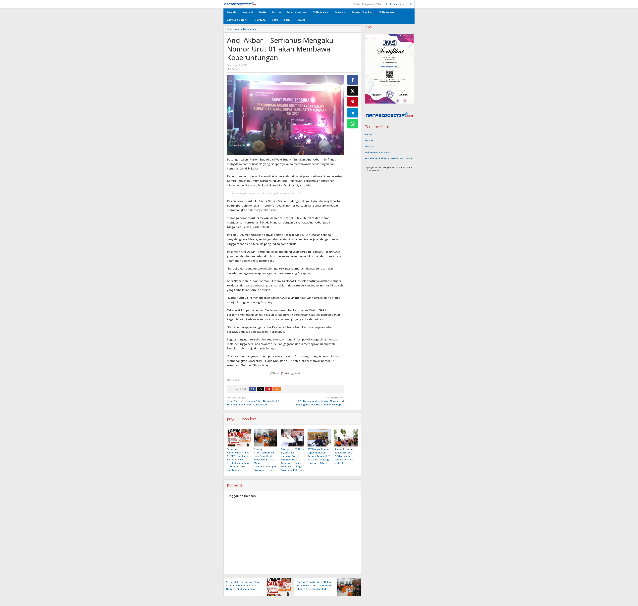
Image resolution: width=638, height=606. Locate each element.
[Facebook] (252, 389)
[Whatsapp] (352, 123)
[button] (389, 69)
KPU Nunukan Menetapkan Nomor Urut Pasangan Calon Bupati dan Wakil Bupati (320, 401)
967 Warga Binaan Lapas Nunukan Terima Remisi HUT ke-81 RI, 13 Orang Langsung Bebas (319, 456)
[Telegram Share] (352, 112)
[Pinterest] (268, 389)
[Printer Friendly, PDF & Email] (285, 373)
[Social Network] (411, 4)
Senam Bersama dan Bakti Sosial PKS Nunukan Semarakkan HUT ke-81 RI (344, 456)
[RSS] (277, 389)
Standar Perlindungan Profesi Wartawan (388, 158)
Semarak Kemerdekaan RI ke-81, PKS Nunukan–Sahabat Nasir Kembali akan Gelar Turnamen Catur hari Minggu (238, 459)
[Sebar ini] (352, 80)
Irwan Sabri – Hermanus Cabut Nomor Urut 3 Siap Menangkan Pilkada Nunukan (253, 401)
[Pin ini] (352, 102)
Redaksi (369, 146)
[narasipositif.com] (240, 4)
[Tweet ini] (352, 91)
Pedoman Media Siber (377, 152)
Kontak (369, 140)
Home (368, 134)
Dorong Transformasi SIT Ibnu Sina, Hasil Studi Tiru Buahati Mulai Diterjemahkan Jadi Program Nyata (265, 459)
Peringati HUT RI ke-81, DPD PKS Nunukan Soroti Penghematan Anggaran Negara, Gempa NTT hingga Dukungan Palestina (292, 459)
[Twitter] (260, 389)
